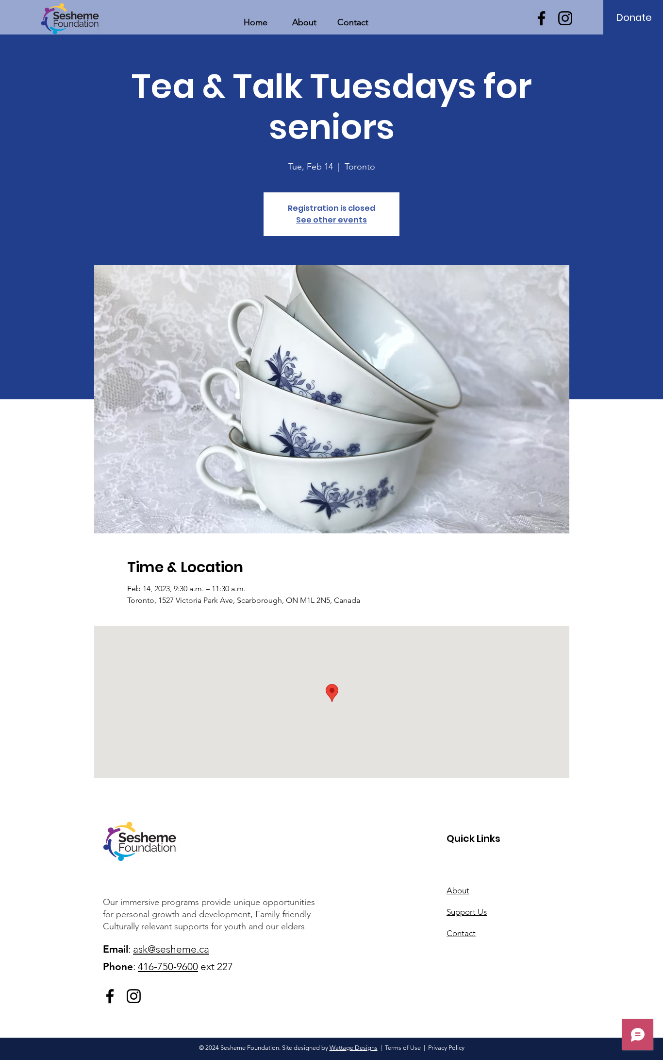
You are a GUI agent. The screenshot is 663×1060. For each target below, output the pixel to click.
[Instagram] (565, 18)
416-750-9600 (168, 966)
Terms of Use (403, 1047)
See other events (331, 219)
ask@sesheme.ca (171, 949)
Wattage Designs (354, 1047)
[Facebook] (541, 18)
